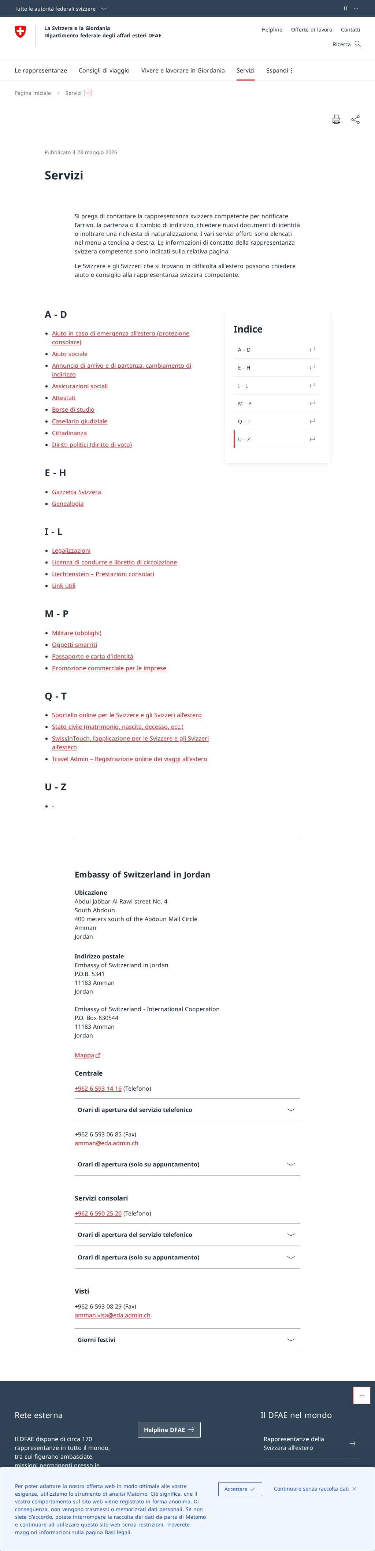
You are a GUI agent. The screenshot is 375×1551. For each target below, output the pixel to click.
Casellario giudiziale (79, 421)
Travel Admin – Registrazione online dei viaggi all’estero (129, 759)
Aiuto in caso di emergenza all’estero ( (105, 333)
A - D (244, 349)
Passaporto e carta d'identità (92, 656)
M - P (244, 403)
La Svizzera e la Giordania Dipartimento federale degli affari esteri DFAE (102, 31)
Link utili (63, 586)
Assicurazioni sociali (80, 386)
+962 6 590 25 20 (98, 1213)
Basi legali (117, 1532)
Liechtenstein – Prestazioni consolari (103, 574)
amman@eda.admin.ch (106, 1143)
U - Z (244, 439)
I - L (243, 385)
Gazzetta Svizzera (76, 492)
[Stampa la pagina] (336, 119)
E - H (244, 367)
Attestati (63, 398)
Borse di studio (73, 409)
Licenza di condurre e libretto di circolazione (114, 562)
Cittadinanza (69, 433)
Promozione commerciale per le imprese (109, 668)
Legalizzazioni (71, 550)
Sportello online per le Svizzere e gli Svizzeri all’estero (127, 715)
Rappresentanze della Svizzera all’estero (294, 1443)
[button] (41, 70)
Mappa (84, 1055)
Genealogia (67, 504)
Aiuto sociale (70, 354)
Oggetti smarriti (74, 645)
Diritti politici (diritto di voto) (92, 445)
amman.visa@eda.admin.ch (113, 1315)
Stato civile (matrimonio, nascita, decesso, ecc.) (117, 727)
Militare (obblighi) (76, 633)
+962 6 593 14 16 (98, 1088)
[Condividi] (355, 119)
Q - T (244, 421)
